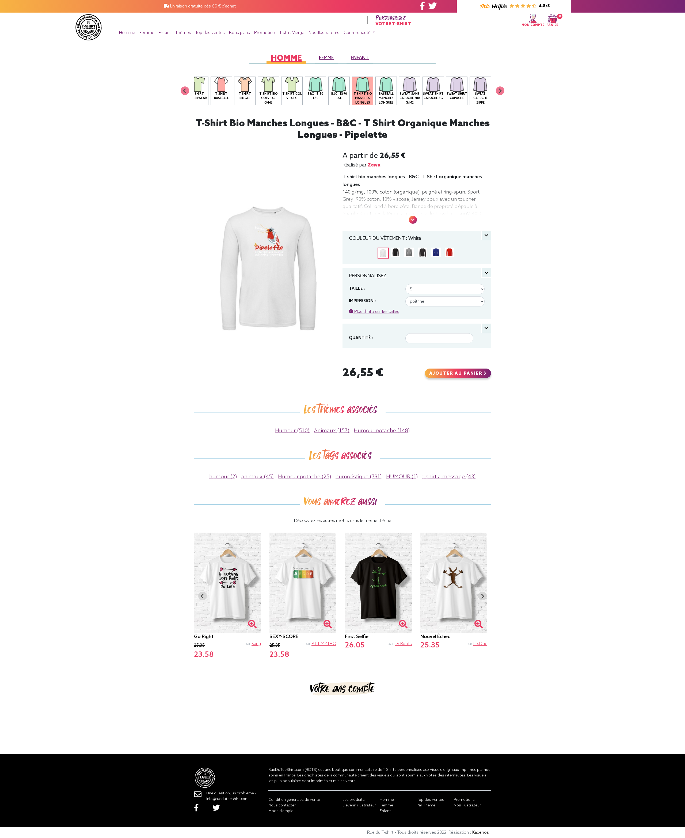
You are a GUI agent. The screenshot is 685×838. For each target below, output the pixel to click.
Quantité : (361, 338)
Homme (127, 32)
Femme (146, 32)
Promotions (464, 800)
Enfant (165, 32)
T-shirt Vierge (291, 32)
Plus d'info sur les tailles (376, 311)
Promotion (264, 32)
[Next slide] (500, 90)
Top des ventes (210, 32)
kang (256, 643)
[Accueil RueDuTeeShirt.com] (88, 25)
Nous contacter (282, 805)
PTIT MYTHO (323, 643)
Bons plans (239, 32)
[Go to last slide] (202, 596)
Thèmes (183, 32)
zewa (374, 165)
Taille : (357, 288)
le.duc (480, 643)
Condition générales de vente (294, 800)
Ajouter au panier (456, 373)
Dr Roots (403, 643)
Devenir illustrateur (359, 805)
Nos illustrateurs (324, 32)
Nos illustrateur (467, 805)
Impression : (362, 301)
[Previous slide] (185, 90)
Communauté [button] (358, 32)
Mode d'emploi (281, 811)
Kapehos (480, 832)
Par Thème (426, 805)
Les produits (353, 800)
